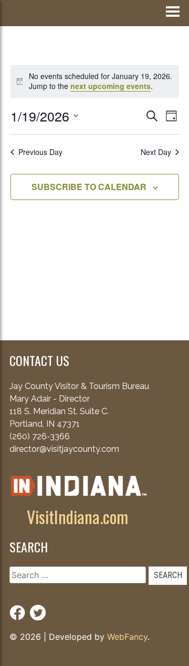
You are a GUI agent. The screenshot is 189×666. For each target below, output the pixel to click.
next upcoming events (110, 86)
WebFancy (127, 636)
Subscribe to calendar (89, 187)
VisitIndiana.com (77, 516)
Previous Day (40, 152)
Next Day (156, 152)
